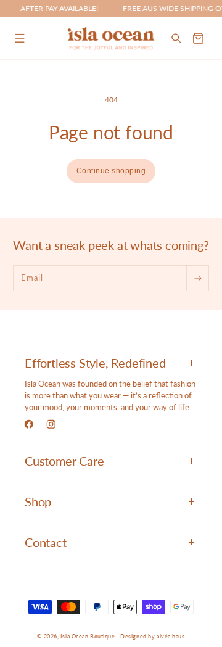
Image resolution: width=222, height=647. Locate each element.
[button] (19, 38)
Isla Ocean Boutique (87, 636)
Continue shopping (111, 171)
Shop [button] (38, 501)
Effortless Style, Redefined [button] (95, 362)
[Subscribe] (197, 278)
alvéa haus (171, 636)
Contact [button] (46, 542)
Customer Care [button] (64, 460)
